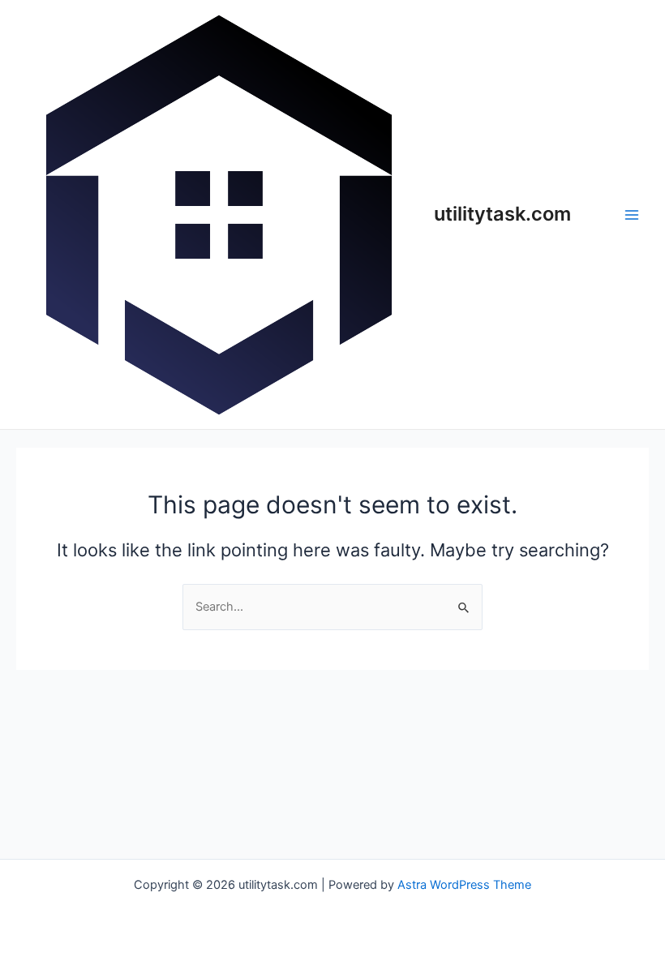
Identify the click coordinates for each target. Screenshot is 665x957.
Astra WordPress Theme (464, 885)
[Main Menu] (632, 215)
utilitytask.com (502, 213)
